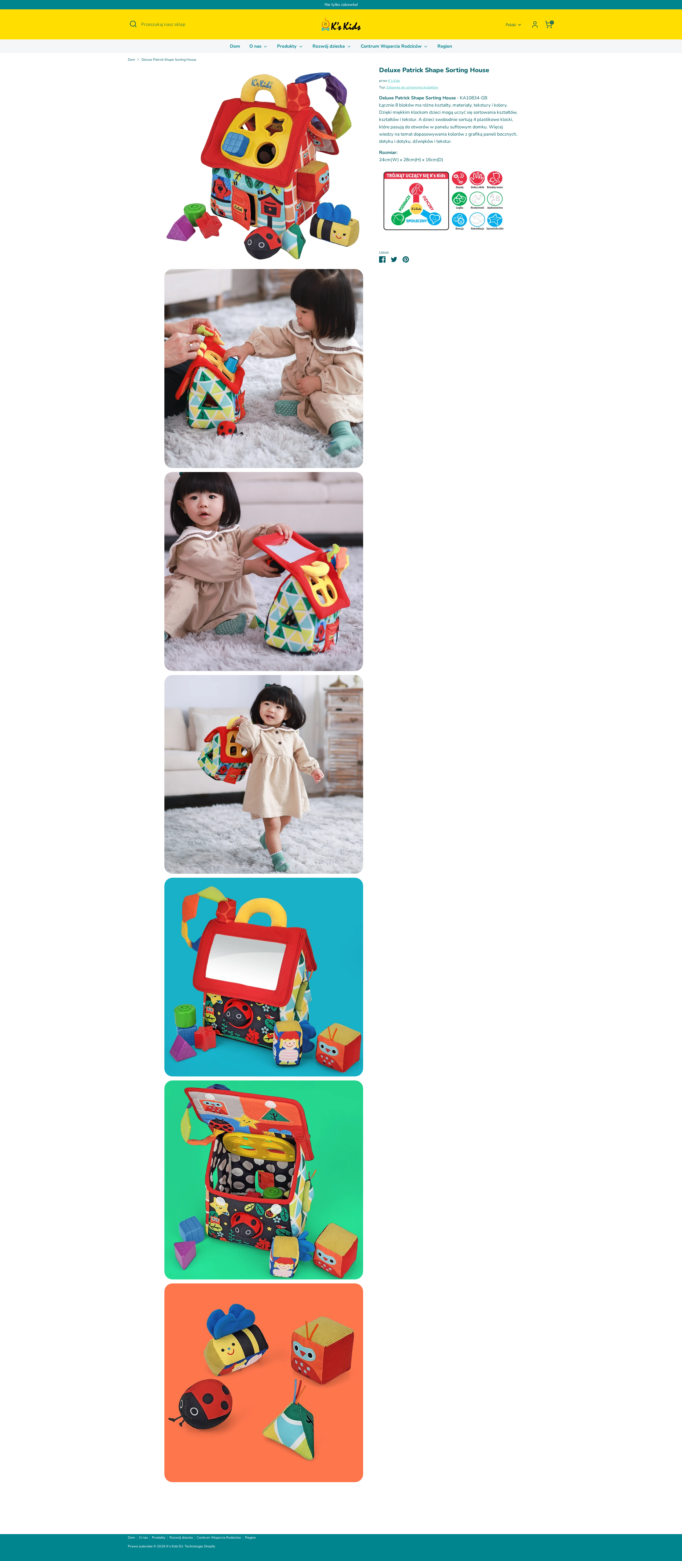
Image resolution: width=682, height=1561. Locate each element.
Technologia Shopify (200, 1546)
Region (444, 46)
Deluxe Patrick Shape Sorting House (168, 59)
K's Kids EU (174, 1546)
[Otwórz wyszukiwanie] (133, 24)
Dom (235, 46)
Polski (511, 24)
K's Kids (394, 80)
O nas (256, 46)
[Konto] (535, 24)
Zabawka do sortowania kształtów (412, 87)
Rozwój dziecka (329, 46)
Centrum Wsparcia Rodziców (392, 46)
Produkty (287, 46)
